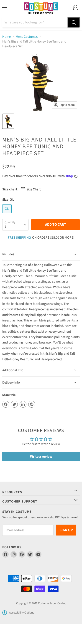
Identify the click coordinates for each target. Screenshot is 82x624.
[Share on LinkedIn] (23, 404)
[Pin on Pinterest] (31, 404)
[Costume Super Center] (40, 8)
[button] (4, 612)
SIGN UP (66, 530)
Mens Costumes (27, 36)
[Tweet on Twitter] (14, 404)
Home (6, 36)
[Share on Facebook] (5, 404)
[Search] (73, 22)
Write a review (41, 456)
